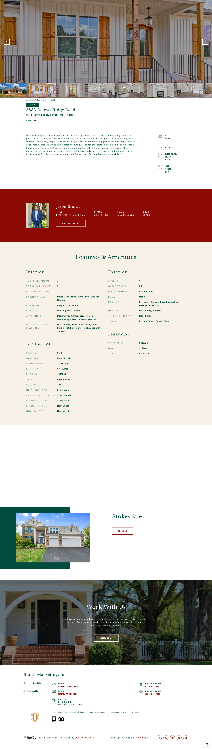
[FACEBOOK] (159, 737)
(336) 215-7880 (152, 694)
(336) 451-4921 (102, 215)
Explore (122, 531)
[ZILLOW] (185, 737)
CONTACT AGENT (71, 223)
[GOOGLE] (179, 737)
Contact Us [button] (106, 638)
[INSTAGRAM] (165, 737)
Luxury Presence (84, 737)
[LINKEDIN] (172, 737)
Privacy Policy (141, 737)
